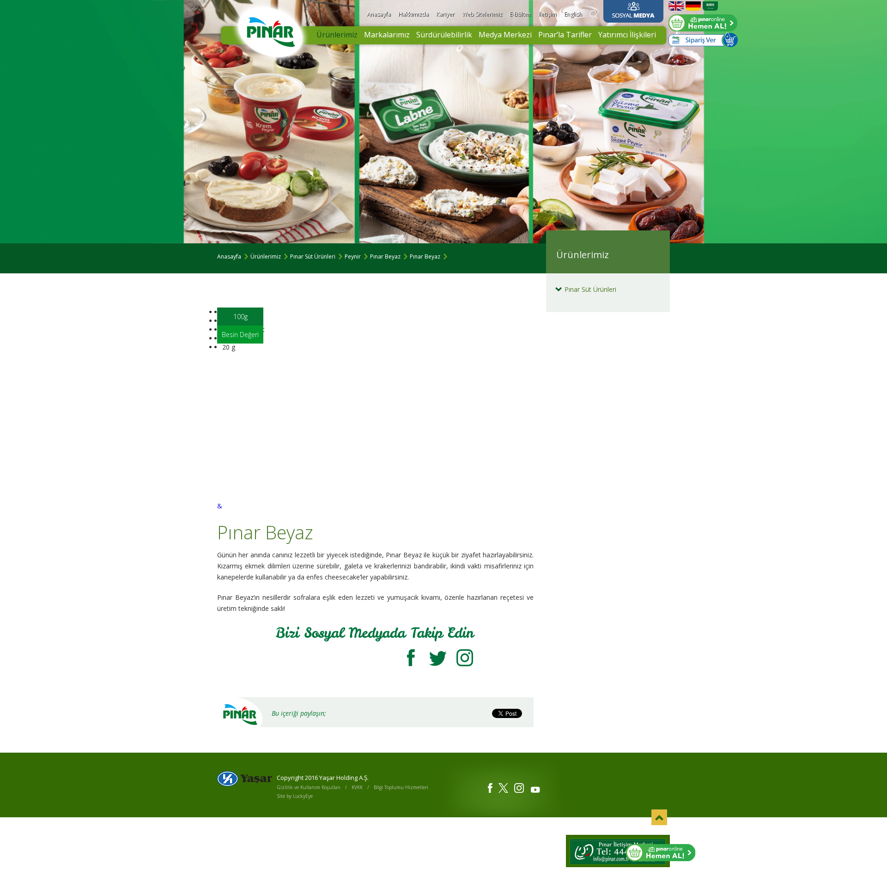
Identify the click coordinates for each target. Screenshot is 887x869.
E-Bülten (520, 14)
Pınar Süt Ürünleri (312, 256)
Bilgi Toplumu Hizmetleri (401, 787)
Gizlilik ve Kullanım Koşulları (308, 787)
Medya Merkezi (505, 35)
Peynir (353, 256)
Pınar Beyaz (385, 256)
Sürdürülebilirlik (444, 35)
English (573, 14)
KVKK (357, 787)
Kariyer (445, 14)
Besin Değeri (240, 334)
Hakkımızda (413, 14)
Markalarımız (387, 35)
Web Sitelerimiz (482, 14)
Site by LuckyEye (295, 796)
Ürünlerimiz (337, 35)
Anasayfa (379, 14)
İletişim (547, 14)
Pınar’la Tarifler (565, 35)
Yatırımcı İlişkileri (627, 35)
